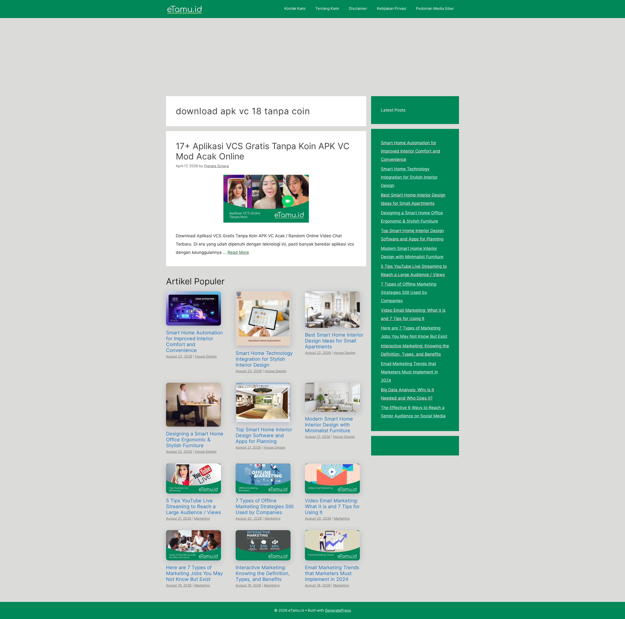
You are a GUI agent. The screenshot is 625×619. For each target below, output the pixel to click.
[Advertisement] (312, 55)
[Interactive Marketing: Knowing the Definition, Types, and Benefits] (263, 556)
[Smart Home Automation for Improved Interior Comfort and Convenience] (193, 321)
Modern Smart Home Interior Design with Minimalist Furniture (329, 424)
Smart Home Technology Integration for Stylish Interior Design (264, 359)
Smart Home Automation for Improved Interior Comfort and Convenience (194, 341)
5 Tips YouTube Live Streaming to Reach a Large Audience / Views (193, 506)
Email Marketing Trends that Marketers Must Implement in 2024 (332, 573)
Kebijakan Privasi (391, 8)
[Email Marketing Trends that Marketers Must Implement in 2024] (332, 556)
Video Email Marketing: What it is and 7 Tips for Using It (332, 506)
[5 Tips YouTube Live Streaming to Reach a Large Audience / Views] (193, 489)
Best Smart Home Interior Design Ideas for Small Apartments (334, 341)
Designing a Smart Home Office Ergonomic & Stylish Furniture (194, 439)
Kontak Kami (295, 8)
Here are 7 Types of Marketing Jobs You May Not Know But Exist (194, 573)
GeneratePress (338, 610)
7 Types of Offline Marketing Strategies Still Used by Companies (265, 506)
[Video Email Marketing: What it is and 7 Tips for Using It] (332, 489)
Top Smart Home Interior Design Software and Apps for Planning (264, 435)
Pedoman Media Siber (435, 8)
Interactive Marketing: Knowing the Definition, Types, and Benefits (263, 573)
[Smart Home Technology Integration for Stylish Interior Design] (263, 342)
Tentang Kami (327, 8)
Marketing (202, 518)
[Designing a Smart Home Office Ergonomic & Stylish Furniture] (193, 422)
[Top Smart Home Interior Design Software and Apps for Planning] (263, 418)
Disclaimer (358, 8)
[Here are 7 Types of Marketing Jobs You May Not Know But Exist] (193, 556)
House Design (206, 356)
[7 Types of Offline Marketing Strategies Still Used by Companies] (263, 489)
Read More (238, 252)
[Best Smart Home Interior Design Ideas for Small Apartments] (332, 323)
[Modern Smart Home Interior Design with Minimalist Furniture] (332, 407)
